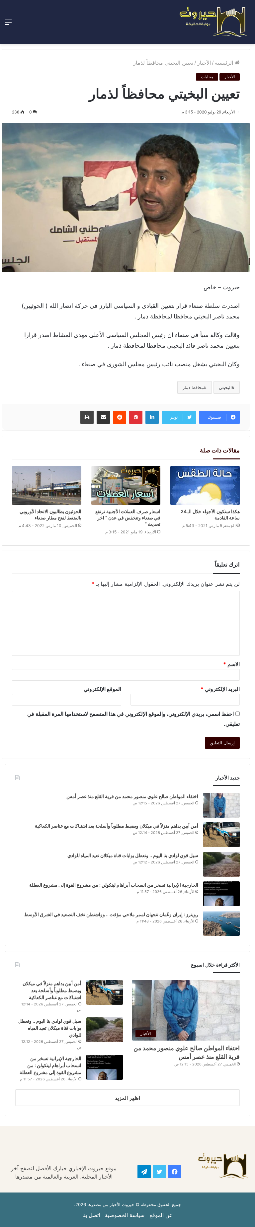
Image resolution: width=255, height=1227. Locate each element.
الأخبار (204, 62)
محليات (207, 76)
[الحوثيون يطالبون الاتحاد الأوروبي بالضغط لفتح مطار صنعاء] (46, 485)
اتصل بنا (91, 1215)
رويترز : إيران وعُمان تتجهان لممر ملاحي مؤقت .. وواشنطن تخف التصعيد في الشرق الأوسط (111, 914)
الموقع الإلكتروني (102, 689)
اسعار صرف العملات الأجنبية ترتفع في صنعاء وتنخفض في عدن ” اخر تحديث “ (127, 518)
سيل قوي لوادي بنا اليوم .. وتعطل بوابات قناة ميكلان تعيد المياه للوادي (132, 855)
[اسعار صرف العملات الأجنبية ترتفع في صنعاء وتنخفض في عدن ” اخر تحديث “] (126, 485)
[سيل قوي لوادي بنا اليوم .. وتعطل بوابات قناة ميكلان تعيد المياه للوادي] (221, 864)
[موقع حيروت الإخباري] (213, 22)
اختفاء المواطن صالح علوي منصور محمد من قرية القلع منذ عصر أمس (132, 796)
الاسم (231, 664)
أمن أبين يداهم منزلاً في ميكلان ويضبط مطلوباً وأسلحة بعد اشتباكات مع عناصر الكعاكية (116, 826)
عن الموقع (161, 1215)
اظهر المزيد (127, 1098)
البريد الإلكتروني (220, 689)
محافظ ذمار (193, 387)
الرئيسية (225, 62)
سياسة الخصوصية (124, 1215)
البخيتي (225, 387)
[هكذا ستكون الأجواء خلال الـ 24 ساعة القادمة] (205, 485)
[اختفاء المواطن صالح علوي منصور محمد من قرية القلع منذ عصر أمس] (221, 805)
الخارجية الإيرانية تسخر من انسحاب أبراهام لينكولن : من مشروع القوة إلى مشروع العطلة (113, 885)
